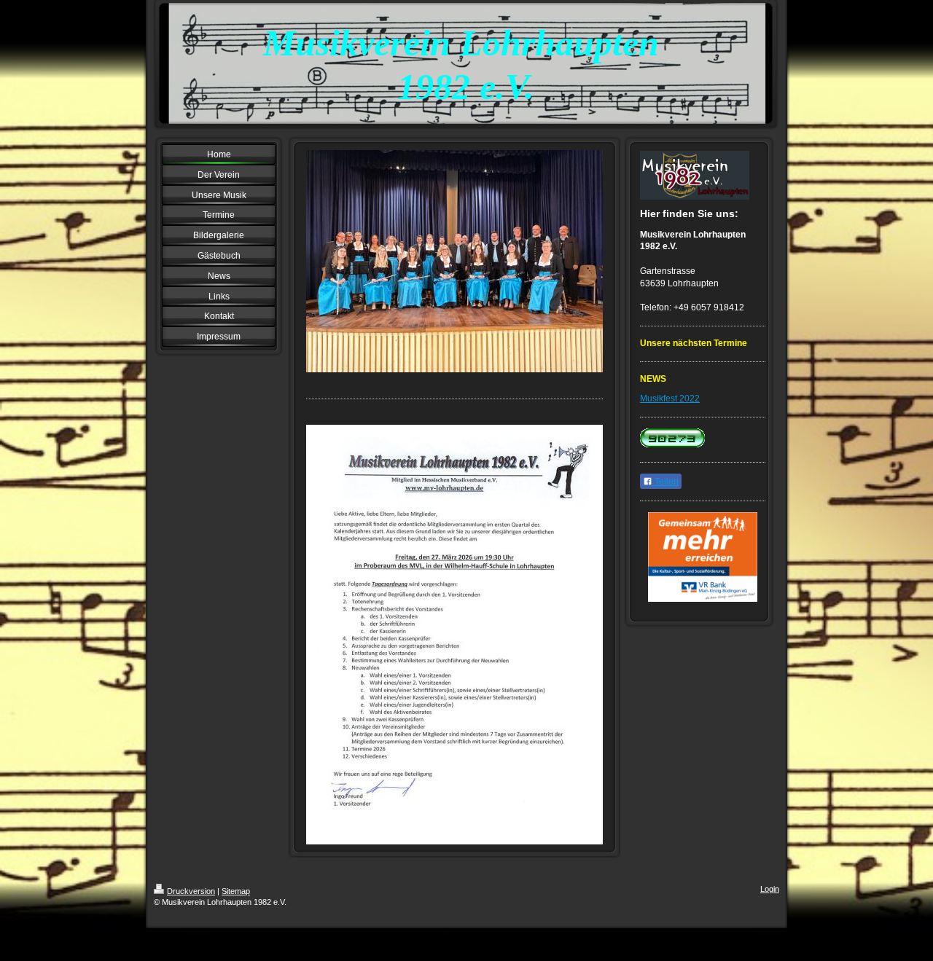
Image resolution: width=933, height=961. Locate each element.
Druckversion (191, 891)
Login (769, 888)
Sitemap (236, 891)
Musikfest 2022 (670, 398)
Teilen (665, 481)
